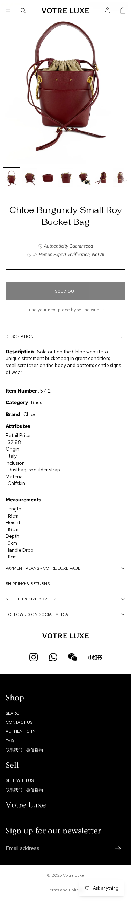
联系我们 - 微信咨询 (24, 750)
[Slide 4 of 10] (66, 177)
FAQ (10, 741)
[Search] (23, 10)
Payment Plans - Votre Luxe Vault (44, 568)
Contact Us (19, 722)
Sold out (66, 291)
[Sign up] (118, 848)
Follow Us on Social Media (37, 614)
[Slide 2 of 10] (29, 177)
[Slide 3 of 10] (48, 177)
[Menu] (8, 10)
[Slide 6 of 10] (102, 177)
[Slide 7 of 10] (120, 177)
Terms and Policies (66, 890)
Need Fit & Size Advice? (31, 599)
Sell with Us (20, 781)
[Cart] (122, 10)
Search (14, 713)
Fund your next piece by (65, 310)
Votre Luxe (73, 875)
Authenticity (20, 732)
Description (20, 336)
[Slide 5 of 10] (84, 177)
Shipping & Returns (28, 583)
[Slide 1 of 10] (11, 177)
